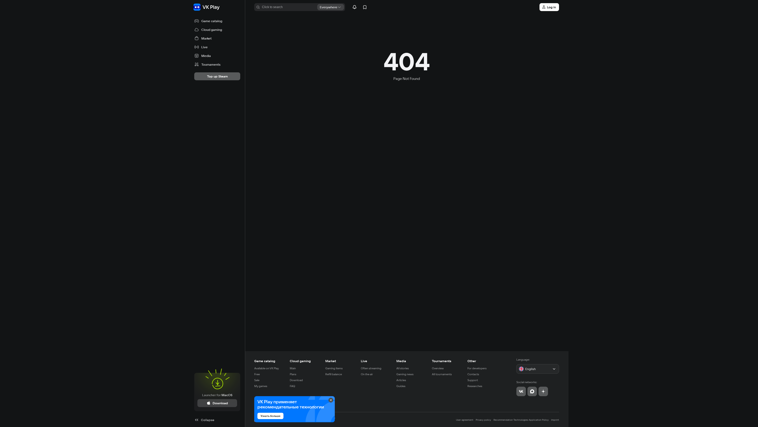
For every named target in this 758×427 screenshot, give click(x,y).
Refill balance (333, 374)
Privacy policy (483, 419)
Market (330, 361)
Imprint (555, 419)
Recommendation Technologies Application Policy (521, 419)
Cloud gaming (300, 361)
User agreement (464, 419)
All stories (402, 368)
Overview (438, 368)
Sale (256, 380)
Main (293, 368)
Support (472, 380)
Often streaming (371, 368)
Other (471, 361)
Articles (401, 380)
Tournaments (441, 361)
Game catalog (264, 361)
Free (257, 374)
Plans (293, 374)
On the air (367, 374)
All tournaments (442, 374)
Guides (400, 386)
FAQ (292, 386)
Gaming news (405, 374)
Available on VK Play (266, 368)
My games (260, 386)
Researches (474, 386)
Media (401, 361)
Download (296, 380)
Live (364, 361)
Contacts (473, 374)
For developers (477, 368)
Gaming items (334, 368)
